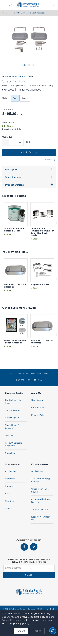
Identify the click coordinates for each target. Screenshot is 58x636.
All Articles (37, 471)
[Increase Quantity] (20, 142)
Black (25, 98)
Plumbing (10, 501)
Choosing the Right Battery (41, 500)
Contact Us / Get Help (13, 401)
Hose (7, 493)
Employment (37, 407)
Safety (8, 508)
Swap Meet (10, 453)
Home (5, 13)
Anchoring (10, 471)
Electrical (10, 478)
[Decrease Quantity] (5, 142)
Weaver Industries (13, 76)
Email (40, 380)
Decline (37, 630)
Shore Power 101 (39, 509)
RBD (31, 76)
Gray (15, 98)
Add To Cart (27, 152)
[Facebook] (24, 544)
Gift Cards (10, 435)
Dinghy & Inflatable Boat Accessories (30, 13)
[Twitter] (33, 544)
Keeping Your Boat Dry (40, 518)
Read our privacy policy (15, 623)
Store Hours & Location (12, 426)
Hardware (10, 486)
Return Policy (50, 160)
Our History (37, 400)
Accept (21, 630)
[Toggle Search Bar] (10, 5)
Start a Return (12, 410)
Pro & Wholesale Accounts (13, 444)
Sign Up (29, 575)
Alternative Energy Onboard (40, 480)
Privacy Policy (38, 415)
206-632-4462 (23, 380)
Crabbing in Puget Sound (40, 490)
